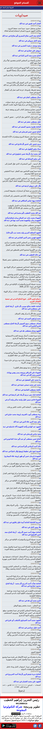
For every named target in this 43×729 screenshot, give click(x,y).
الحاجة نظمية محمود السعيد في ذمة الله (26, 127)
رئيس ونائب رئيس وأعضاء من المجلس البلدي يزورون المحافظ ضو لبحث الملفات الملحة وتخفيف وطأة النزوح (22, 568)
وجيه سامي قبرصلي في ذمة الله (29, 434)
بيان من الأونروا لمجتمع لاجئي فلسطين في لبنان (23, 250)
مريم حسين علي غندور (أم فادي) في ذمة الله (25, 144)
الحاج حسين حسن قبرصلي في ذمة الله (27, 132)
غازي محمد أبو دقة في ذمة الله (30, 601)
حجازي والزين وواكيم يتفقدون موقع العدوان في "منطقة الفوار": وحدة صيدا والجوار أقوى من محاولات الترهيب (22, 466)
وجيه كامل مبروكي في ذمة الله (30, 41)
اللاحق (9, 685)
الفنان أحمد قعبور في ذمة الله (30, 23)
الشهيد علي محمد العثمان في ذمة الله (27, 681)
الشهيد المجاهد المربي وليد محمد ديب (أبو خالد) (23, 233)
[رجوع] (22, 690)
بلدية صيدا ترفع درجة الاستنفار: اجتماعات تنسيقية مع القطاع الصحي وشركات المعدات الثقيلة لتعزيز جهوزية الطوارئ (21, 559)
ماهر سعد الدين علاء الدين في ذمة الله (27, 422)
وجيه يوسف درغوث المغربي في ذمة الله (26, 46)
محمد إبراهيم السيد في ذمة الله (29, 319)
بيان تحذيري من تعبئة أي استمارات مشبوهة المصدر (22, 191)
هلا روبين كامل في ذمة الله (31, 527)
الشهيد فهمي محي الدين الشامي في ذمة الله (24, 238)
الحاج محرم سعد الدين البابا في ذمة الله (26, 56)
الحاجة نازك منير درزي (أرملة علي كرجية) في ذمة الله (21, 395)
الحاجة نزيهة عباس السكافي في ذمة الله (26, 201)
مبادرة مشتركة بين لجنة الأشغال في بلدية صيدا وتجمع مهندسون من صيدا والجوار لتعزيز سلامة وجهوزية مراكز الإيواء (21, 659)
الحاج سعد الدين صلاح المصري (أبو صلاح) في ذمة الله (21, 36)
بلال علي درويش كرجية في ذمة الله (28, 186)
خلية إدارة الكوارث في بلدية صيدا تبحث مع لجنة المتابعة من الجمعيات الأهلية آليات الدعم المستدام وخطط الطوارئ (23, 593)
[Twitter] (35, 725)
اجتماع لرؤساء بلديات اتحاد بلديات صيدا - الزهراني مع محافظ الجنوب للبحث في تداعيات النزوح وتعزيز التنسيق (22, 497)
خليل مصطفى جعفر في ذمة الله (29, 122)
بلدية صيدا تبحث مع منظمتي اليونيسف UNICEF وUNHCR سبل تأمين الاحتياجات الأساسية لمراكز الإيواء (23, 345)
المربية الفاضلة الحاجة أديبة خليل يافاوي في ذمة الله (22, 522)
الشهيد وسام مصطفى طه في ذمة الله (27, 331)
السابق (30, 685)
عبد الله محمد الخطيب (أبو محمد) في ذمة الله (24, 213)
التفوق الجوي (36, 652)
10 (13, 685)
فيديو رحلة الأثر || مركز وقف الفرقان (28, 314)
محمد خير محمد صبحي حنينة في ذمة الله (26, 385)
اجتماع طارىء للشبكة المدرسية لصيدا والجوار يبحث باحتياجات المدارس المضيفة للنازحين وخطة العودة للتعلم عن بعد (22, 549)
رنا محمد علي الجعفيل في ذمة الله (28, 380)
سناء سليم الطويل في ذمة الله (30, 149)
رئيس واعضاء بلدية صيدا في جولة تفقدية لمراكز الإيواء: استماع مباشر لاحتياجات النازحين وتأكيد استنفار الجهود (24, 635)
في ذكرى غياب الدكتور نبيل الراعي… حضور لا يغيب (22, 117)
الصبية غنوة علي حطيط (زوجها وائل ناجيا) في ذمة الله (21, 451)
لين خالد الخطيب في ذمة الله (30, 255)
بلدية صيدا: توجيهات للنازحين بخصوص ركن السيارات (22, 196)
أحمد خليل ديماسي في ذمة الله (29, 628)
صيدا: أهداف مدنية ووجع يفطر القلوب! (27, 368)
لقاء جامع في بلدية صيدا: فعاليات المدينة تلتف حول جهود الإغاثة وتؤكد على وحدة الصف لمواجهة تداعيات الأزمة (22, 644)
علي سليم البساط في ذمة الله (30, 159)
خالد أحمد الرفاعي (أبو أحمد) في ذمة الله (26, 446)
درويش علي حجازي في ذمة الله (29, 51)
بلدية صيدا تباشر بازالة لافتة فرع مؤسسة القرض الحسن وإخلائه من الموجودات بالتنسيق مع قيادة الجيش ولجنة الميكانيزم (23, 515)
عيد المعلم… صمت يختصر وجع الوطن (27, 606)
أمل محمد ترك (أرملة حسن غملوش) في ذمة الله (23, 154)
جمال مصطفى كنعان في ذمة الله (29, 97)
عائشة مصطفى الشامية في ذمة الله (28, 390)
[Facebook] (40, 725)
